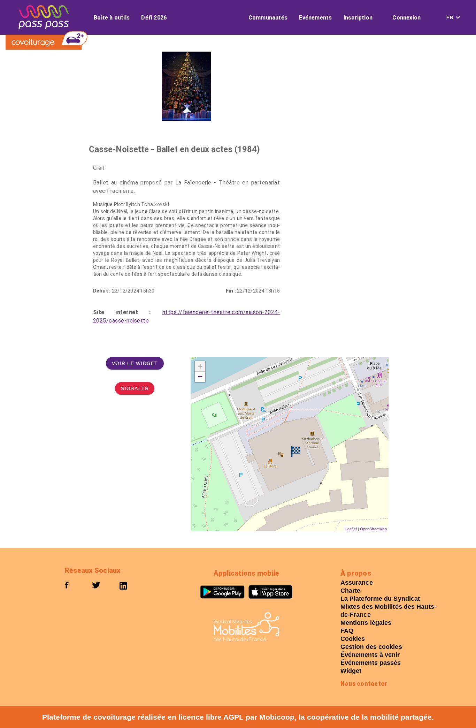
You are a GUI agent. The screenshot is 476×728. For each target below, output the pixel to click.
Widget (351, 670)
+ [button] (200, 366)
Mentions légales (366, 622)
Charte (350, 590)
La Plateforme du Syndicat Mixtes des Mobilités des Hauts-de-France (388, 606)
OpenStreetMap (373, 528)
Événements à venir (370, 654)
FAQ (346, 630)
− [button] (200, 376)
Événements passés (370, 662)
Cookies (352, 638)
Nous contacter (363, 683)
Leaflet (351, 528)
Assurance (356, 582)
